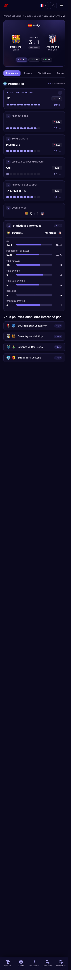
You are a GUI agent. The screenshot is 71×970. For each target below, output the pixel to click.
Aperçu (28, 73)
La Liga (37, 16)
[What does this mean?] (60, 93)
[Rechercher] (53, 5)
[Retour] (8, 25)
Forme (60, 73)
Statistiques (44, 73)
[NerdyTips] (6, 5)
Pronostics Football (12, 16)
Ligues (28, 16)
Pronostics (12, 73)
